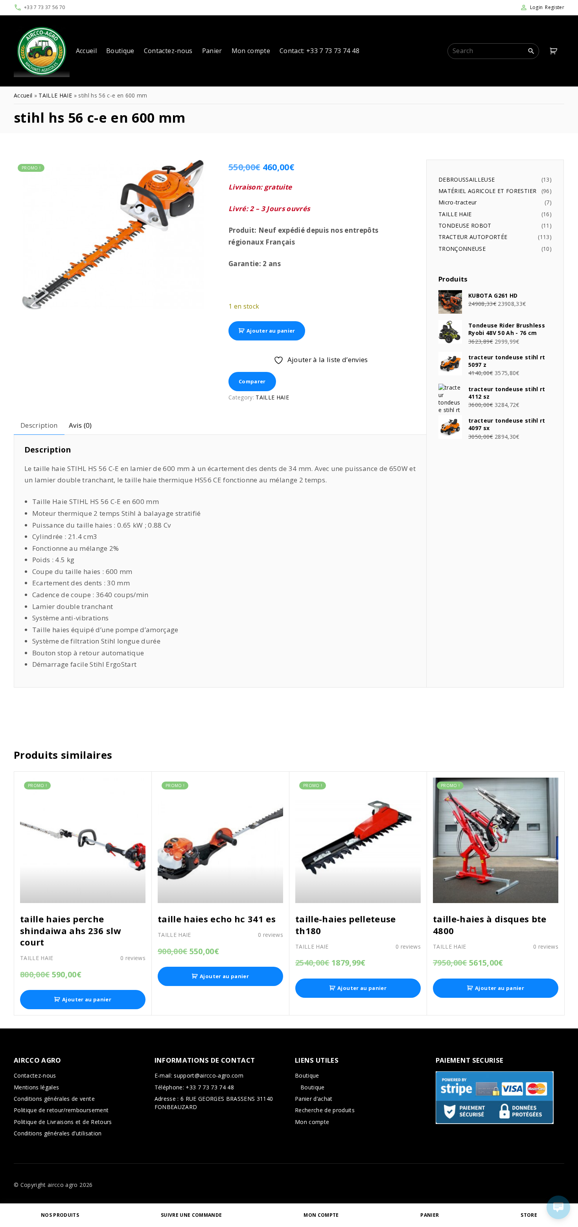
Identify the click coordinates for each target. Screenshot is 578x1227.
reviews (132, 958)
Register (554, 7)
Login (536, 7)
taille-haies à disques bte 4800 (490, 924)
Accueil (23, 95)
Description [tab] (39, 425)
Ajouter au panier (271, 330)
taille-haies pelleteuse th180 (345, 924)
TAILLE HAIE (55, 95)
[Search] (531, 50)
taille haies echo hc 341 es (217, 919)
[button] (555, 51)
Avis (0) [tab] (80, 425)
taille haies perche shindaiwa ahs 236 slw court (70, 930)
